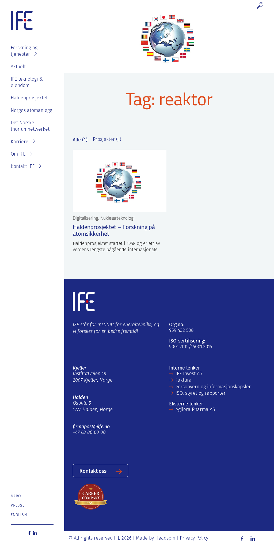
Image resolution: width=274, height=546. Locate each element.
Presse (18, 506)
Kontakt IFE (23, 166)
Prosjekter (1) (107, 139)
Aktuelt (18, 67)
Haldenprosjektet (29, 98)
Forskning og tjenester (24, 51)
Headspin (165, 538)
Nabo (16, 496)
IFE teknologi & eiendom (27, 82)
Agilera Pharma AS (195, 410)
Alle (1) (80, 140)
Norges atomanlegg (31, 110)
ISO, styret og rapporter (201, 393)
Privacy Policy (194, 538)
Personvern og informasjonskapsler (213, 387)
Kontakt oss (92, 470)
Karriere (19, 142)
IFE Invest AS (189, 374)
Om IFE (18, 154)
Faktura (184, 380)
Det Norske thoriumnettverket (30, 126)
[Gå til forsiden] (22, 20)
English (19, 515)
